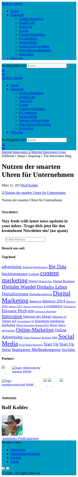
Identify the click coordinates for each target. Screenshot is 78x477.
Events (23, 105)
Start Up (51, 344)
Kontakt (15, 457)
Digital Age (45, 281)
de (3, 74)
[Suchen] (69, 66)
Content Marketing (32, 109)
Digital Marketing (31, 93)
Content (34, 274)
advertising (11, 266)
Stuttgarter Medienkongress (36, 349)
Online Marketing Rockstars (37, 337)
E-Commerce (28, 112)
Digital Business (64, 281)
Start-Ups (25, 101)
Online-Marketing (35, 330)
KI (32, 321)
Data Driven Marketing (35, 124)
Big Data (57, 266)
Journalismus (24, 321)
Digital (33, 281)
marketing (8, 325)
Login (14, 461)
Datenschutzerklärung (25, 453)
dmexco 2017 (16, 306)
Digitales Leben (52, 286)
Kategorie (17, 89)
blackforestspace (15, 274)
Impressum (17, 450)
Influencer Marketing (45, 311)
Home (14, 85)
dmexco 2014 (53, 301)
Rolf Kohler (30, 185)
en (3, 70)
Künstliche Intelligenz (50, 321)
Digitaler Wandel (19, 286)
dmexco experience (33, 306)
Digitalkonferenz (40, 294)
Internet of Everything (34, 120)
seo (54, 337)
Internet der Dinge (37, 316)
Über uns (16, 132)
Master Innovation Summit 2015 (32, 325)
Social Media (28, 116)
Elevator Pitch (14, 310)
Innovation (26, 128)
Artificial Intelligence (35, 267)
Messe (53, 325)
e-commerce (53, 306)
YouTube (68, 350)
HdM (31, 311)
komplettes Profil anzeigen (21, 438)
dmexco (35, 301)
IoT (14, 321)
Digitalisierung (15, 293)
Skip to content (12, 3)
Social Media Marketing (31, 345)
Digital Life (27, 97)
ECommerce (69, 306)
